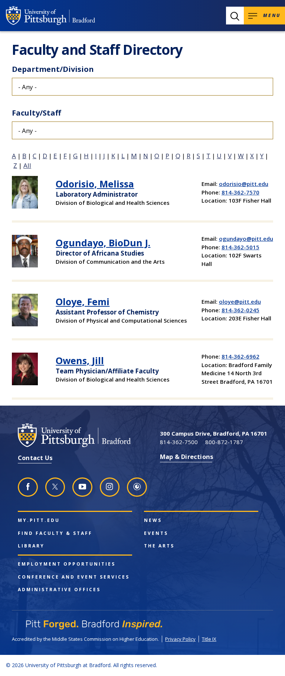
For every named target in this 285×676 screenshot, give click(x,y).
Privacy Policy (180, 639)
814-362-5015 (240, 247)
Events (156, 533)
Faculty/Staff (36, 113)
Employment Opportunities (66, 564)
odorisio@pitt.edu (243, 183)
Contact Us (35, 457)
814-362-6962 (240, 356)
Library (31, 546)
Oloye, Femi (82, 301)
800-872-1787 (224, 442)
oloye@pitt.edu (240, 301)
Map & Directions (186, 456)
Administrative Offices (59, 589)
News (153, 520)
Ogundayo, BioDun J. (103, 242)
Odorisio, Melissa (95, 183)
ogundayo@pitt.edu (246, 238)
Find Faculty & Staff (55, 533)
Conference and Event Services (74, 577)
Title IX (209, 639)
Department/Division (53, 69)
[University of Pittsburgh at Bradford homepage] (50, 15)
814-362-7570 (240, 192)
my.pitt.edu (39, 520)
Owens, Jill (80, 360)
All (27, 165)
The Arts (159, 546)
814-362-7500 (179, 442)
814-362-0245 (240, 310)
